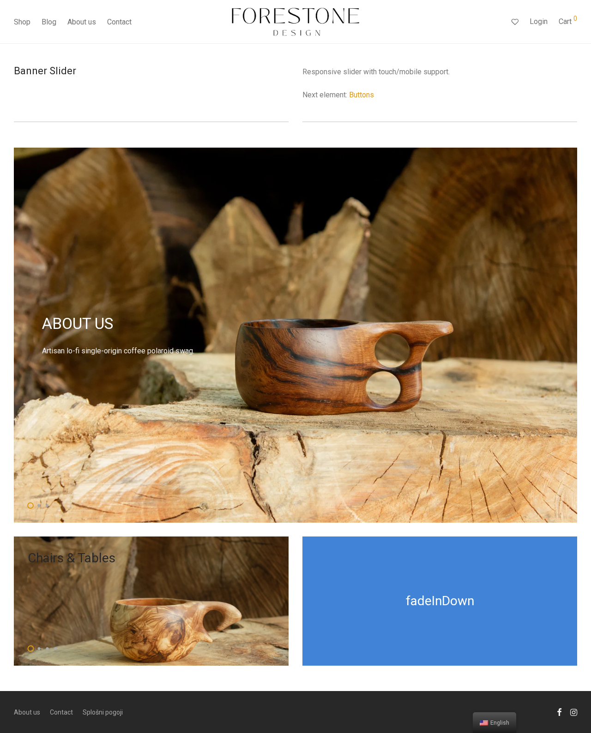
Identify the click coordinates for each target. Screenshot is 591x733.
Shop (22, 22)
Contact (119, 22)
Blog (49, 22)
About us (81, 22)
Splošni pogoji (103, 712)
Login (539, 21)
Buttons (361, 94)
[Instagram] (573, 711)
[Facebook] (559, 711)
